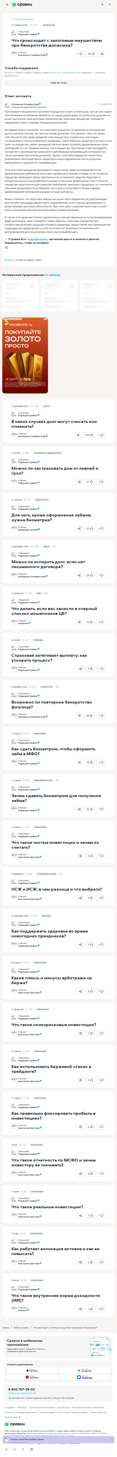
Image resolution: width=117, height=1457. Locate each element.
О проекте (10, 1407)
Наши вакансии (98, 1412)
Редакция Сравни (27, 34)
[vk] (14, 1449)
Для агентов (63, 1407)
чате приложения (66, 72)
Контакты (22, 1407)
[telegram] (6, 1449)
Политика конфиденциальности (21, 1412)
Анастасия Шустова (28, 857)
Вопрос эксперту (21, 1327)
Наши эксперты (80, 1412)
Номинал (23, 623)
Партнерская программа (42, 1407)
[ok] (23, 1449)
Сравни (5, 1327)
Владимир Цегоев (28, 529)
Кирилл (22, 1310)
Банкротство (49, 25)
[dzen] (31, 1449)
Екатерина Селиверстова (31, 55)
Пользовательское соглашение (88, 1407)
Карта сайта (63, 1412)
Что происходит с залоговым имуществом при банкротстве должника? (65, 1327)
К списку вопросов (23, 19)
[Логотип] (58, 1424)
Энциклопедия (47, 1412)
